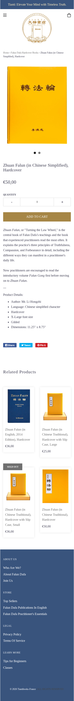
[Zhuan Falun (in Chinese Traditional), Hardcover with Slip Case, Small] (18, 486)
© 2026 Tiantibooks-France (23, 689)
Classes (7, 667)
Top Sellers (10, 601)
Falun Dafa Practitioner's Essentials (25, 614)
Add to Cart (37, 216)
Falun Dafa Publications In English (25, 607)
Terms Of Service (14, 640)
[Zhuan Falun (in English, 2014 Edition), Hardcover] (18, 406)
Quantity (9, 194)
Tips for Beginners (14, 661)
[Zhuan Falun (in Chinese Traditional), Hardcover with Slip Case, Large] (55, 406)
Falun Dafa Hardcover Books (24, 52)
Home (6, 52)
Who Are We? (12, 567)
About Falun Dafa (14, 574)
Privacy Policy (12, 634)
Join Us (8, 580)
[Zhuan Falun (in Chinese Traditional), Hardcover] (55, 486)
